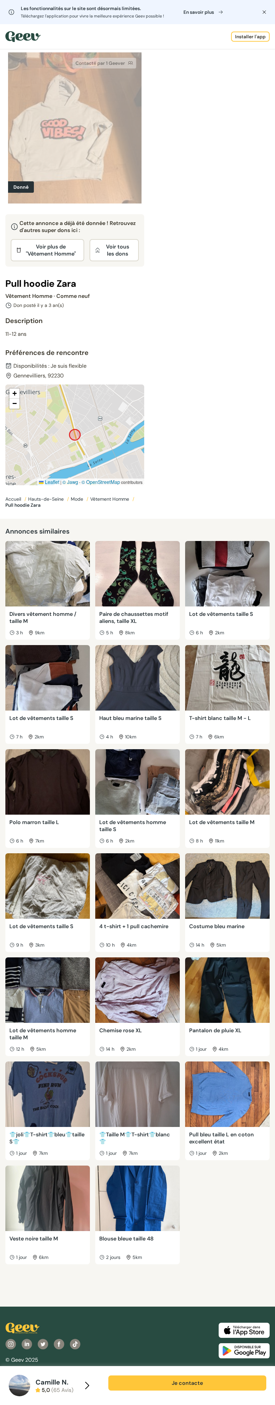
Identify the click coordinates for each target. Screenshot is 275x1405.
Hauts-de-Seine (46, 499)
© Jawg (70, 482)
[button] (14, 394)
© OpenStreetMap (100, 482)
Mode (78, 499)
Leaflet (51, 482)
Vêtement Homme (110, 499)
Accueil (13, 499)
